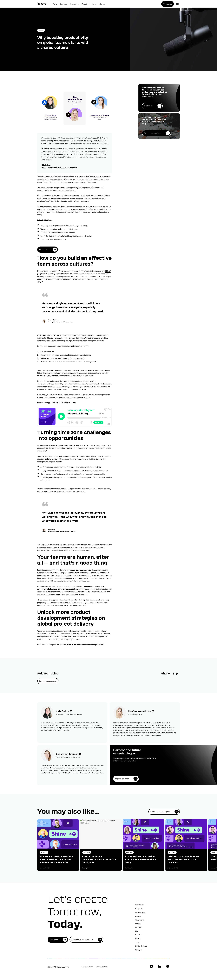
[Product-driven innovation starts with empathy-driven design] (143, 834)
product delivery (78, 600)
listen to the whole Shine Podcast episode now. (86, 644)
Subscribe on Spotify (68, 403)
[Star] (41, 4)
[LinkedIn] (177, 673)
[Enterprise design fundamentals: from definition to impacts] (101, 834)
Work (55, 4)
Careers (103, 4)
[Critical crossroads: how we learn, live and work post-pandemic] (186, 834)
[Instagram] (167, 966)
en (177, 4)
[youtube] (151, 966)
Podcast (41, 30)
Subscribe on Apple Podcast (47, 403)
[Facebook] (173, 673)
